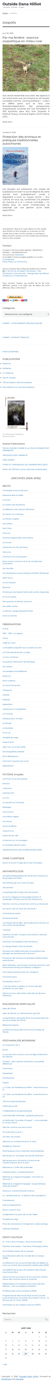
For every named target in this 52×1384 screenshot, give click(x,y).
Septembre (7, 704)
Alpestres (7, 363)
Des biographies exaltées (13, 751)
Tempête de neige (10, 737)
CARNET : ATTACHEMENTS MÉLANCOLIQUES (22, 323)
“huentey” (7, 930)
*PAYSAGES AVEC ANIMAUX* (15, 455)
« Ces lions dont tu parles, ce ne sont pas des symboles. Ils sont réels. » (22, 987)
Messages (7, 807)
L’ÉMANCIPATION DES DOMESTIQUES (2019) (22, 850)
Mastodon (19, 255)
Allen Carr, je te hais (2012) (14, 747)
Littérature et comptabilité (14, 709)
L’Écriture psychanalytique (14, 1101)
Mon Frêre (7, 528)
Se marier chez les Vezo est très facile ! (19, 909)
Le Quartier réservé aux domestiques (19, 662)
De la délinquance (10, 756)
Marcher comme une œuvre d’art (17, 1127)
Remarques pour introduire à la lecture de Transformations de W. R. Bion (21, 1161)
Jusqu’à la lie (8, 742)
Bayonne (6, 587)
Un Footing (8, 714)
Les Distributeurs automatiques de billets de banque (26, 573)
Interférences (8, 1078)
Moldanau (7, 368)
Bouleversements (10, 918)
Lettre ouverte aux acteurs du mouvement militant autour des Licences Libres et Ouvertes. (25, 1278)
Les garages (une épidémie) (15, 671)
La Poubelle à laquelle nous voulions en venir (22, 648)
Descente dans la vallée (13, 495)
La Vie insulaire (9, 582)
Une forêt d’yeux (10, 977)
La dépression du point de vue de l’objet (20, 1214)
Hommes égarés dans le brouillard (18, 538)
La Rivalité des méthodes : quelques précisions (23, 1115)
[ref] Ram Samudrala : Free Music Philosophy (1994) (25, 1246)
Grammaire (8, 1068)
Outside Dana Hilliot (28, 1376)
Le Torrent (7, 542)
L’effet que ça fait (10, 1106)
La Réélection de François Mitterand (18, 509)
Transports (7, 690)
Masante (6, 699)
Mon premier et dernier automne (17, 601)
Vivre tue (6, 733)
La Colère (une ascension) (14, 505)
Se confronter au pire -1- (13, 1132)
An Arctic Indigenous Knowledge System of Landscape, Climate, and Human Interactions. (22, 898)
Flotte (5, 638)
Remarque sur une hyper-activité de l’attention (23, 1155)
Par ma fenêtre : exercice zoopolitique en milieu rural (22, 39)
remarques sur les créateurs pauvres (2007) (22, 1305)
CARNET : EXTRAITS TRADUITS (16, 337)
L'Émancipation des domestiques (17, 382)
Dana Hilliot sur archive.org (15, 262)
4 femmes (7, 788)
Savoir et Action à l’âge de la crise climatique (22, 863)
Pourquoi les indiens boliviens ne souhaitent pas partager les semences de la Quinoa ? (24, 952)
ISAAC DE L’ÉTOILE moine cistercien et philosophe (25, 469)
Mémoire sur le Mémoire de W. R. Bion (19, 1141)
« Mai (5, 1364)
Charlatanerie (8, 1200)
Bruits (5, 1050)
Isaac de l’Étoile (9, 1008)
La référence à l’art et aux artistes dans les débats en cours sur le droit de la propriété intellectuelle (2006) (26, 1264)
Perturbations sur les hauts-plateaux (18, 387)
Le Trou (6, 798)
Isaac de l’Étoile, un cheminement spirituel (21, 1013)
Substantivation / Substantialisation (18, 1172)
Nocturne (7, 552)
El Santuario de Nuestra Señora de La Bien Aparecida (26, 592)
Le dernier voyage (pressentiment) (18, 611)
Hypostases (8, 1073)
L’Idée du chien (9, 643)
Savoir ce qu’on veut (11, 1210)
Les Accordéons (9, 826)
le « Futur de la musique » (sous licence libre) (22, 1242)
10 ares (5, 629)
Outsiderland (8, 259)
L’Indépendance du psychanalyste (17, 1111)
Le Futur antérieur (11, 657)
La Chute (6, 500)
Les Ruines (7, 821)
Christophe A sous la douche (15, 490)
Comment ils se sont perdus (15, 779)
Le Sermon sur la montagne (15, 840)
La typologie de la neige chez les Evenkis (20, 892)
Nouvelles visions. (10, 606)
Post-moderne (9, 681)
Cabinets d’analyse (11, 1229)
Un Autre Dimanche (11, 685)
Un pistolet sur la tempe (13, 802)
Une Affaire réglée (10, 816)
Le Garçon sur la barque (13, 514)
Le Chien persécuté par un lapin (16, 652)
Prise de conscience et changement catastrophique (25, 1224)
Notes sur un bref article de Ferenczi (18, 1191)
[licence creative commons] (26, 273)
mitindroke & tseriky (11, 913)
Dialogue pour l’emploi (13, 718)
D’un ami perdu (9, 597)
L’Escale (6, 695)
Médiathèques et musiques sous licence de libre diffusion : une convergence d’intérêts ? (24, 1285)
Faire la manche (10, 616)
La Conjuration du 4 (11, 1045)
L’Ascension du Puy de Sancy (15, 547)
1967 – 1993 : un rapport (13, 633)
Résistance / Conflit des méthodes (18, 1167)
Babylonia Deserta (11, 1025)
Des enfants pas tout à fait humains (18, 883)
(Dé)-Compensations (12, 1205)
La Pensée (7, 723)
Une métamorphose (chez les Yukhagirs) (20, 972)
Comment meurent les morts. (16, 761)
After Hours (8, 578)
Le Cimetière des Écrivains (14, 845)
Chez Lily (6, 533)
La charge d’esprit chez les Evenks (17, 946)
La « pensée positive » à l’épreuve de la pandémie (24, 1195)
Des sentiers (8, 887)
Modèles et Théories (11, 1146)
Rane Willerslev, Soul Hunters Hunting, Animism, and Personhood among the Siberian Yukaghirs (26, 966)
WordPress (6, 1379)
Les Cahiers (7, 523)
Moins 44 (7, 676)
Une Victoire (8, 812)
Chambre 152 (8, 793)
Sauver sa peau (9, 378)
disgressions (8, 766)
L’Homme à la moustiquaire (15, 557)
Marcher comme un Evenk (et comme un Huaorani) (25, 904)
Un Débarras (8, 373)
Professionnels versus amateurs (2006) (20, 1291)
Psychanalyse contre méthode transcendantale (23, 1151)
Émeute (6, 783)
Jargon (6, 1082)
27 (26, 1354)
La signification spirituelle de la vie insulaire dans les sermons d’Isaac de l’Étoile (25, 1019)
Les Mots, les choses (11, 1137)
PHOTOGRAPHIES (11, 352)
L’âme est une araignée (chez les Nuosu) (20, 941)
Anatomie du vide (10, 835)
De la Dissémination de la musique (18, 1251)
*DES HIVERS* (9, 460)
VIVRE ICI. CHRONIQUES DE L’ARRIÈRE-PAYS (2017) (25, 464)
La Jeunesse (8, 728)
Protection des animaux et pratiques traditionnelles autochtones (22, 140)
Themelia (19, 1379)
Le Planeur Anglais (11, 519)
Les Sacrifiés (8, 568)
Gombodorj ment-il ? (12, 981)
